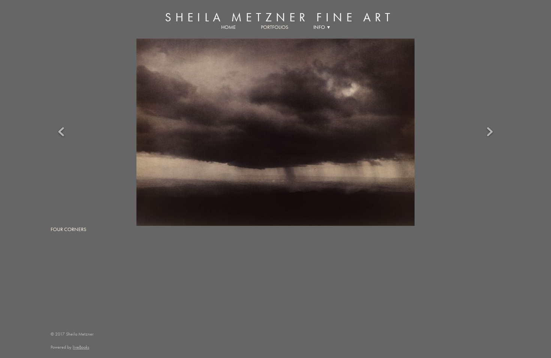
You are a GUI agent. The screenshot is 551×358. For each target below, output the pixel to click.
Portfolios (274, 27)
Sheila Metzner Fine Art (280, 17)
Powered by (70, 347)
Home (228, 27)
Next (489, 132)
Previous (61, 132)
